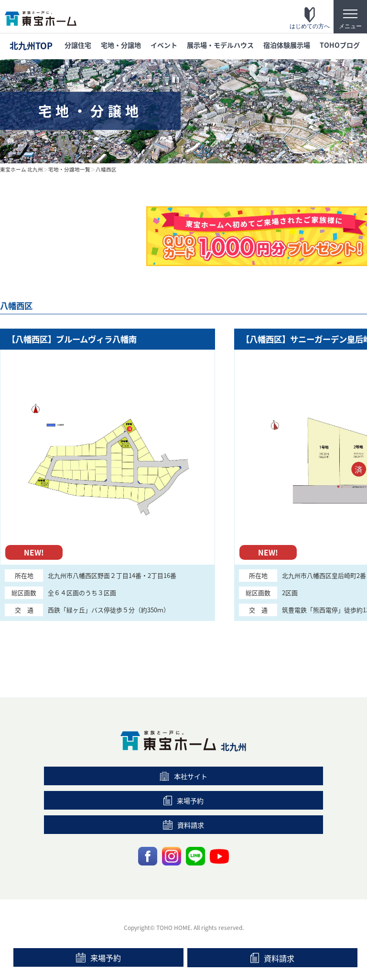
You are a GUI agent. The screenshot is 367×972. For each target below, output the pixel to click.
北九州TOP (31, 45)
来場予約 (105, 957)
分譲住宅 (78, 45)
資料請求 (279, 958)
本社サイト (190, 776)
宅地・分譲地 (121, 45)
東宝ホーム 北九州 (21, 169)
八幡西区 (106, 169)
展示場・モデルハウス (220, 45)
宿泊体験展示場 (286, 45)
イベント (164, 45)
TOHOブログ (340, 45)
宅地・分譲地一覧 (69, 169)
